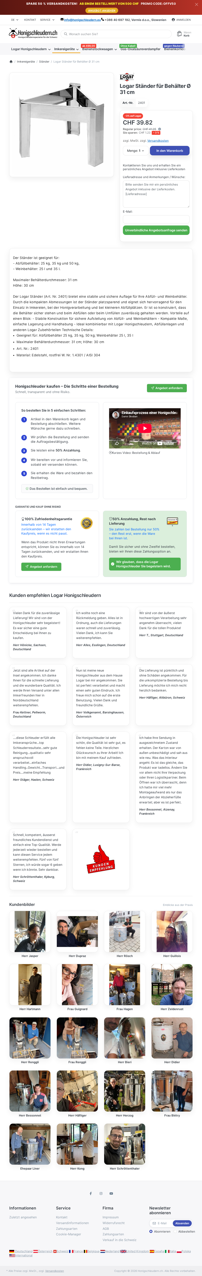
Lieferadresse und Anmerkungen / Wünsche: (154, 177)
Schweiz (62, 1251)
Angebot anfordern (169, 388)
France (78, 1251)
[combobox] (15, 20)
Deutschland (23, 1251)
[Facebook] (91, 1193)
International (24, 1255)
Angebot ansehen (102, 10)
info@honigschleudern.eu (82, 20)
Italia (172, 1251)
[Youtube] (111, 1193)
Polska (186, 1251)
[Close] (196, 4)
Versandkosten (158, 141)
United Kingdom (137, 1251)
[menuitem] (30, 48)
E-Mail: (128, 211)
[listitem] (61, 125)
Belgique (93, 1251)
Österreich (45, 1251)
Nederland (112, 1251)
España (159, 1251)
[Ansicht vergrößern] (61, 125)
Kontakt (30, 19)
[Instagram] (101, 1193)
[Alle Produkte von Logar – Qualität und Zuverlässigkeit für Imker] (127, 77)
